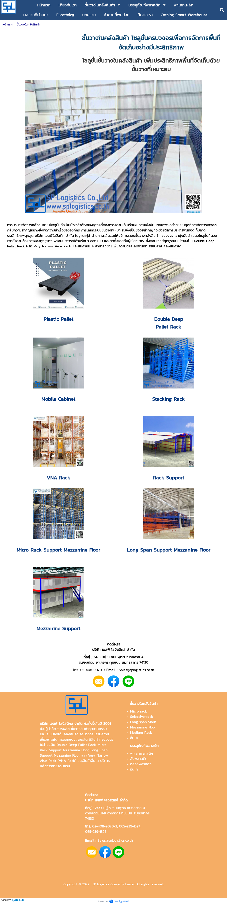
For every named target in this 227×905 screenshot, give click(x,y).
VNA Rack (67, 760)
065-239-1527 (129, 826)
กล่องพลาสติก (141, 764)
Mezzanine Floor (143, 727)
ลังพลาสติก (138, 758)
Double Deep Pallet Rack (76, 744)
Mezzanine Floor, (67, 755)
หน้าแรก (7, 24)
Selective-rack (141, 716)
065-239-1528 (95, 831)
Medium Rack (141, 732)
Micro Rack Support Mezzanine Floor (73, 747)
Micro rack (138, 711)
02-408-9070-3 (104, 826)
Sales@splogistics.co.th (114, 840)
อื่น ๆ (134, 737)
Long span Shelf (143, 721)
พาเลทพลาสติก (141, 753)
